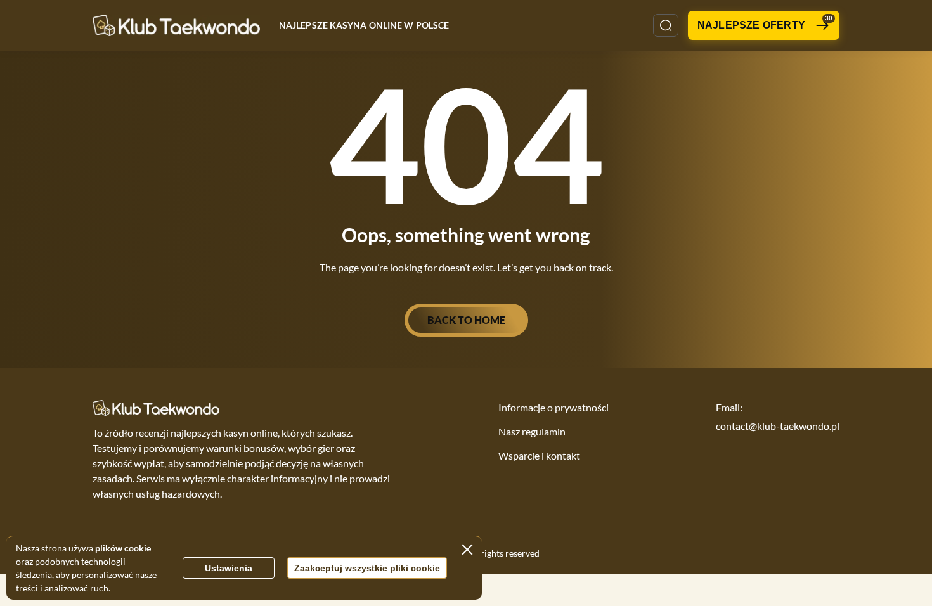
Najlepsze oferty (764, 22)
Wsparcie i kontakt (539, 455)
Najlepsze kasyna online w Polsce (364, 25)
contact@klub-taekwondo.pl (777, 426)
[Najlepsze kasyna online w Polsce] (176, 25)
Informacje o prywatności (553, 407)
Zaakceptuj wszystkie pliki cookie (367, 568)
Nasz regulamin (532, 431)
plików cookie (123, 548)
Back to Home (466, 320)
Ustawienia (228, 568)
